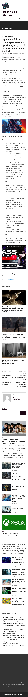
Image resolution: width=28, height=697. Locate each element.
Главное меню (9, 28)
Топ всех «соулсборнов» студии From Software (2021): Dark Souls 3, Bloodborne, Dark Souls (19, 476)
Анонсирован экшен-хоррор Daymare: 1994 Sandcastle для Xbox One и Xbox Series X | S (18, 572)
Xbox (3, 531)
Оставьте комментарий (18, 53)
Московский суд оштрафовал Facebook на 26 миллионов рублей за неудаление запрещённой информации (13, 637)
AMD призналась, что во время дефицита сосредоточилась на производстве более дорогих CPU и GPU (14, 643)
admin (10, 53)
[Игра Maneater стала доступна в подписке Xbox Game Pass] (6, 585)
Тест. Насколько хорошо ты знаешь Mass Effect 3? (17, 508)
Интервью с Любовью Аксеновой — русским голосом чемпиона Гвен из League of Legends (19, 498)
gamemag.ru (11, 279)
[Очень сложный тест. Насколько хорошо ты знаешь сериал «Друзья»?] (14, 436)
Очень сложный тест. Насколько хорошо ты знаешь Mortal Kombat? (18, 487)
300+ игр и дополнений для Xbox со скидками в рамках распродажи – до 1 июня (19, 590)
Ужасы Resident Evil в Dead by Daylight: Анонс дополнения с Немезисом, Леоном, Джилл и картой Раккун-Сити (13, 335)
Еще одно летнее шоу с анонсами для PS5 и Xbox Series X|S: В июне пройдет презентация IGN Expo (13, 361)
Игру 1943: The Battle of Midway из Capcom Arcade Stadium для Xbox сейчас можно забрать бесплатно (19, 601)
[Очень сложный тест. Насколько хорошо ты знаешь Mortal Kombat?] (6, 490)
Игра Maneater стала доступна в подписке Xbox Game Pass (18, 581)
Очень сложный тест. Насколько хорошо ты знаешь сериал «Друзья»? (13, 441)
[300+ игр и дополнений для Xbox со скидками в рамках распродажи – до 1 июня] (6, 593)
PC (2, 437)
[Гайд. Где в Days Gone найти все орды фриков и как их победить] (6, 468)
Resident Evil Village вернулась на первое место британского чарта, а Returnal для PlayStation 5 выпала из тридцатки (13, 309)
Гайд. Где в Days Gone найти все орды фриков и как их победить (18, 465)
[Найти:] (14, 413)
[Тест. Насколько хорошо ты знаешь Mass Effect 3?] (6, 512)
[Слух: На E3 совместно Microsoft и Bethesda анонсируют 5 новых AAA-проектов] (14, 530)
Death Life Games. (10, 13)
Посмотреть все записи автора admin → (18, 399)
